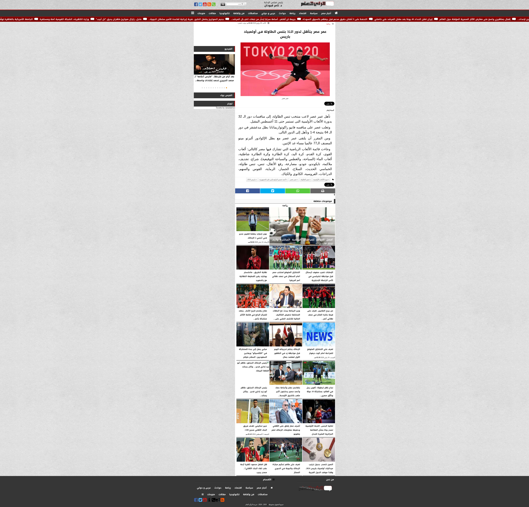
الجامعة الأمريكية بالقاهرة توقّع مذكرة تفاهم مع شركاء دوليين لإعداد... (72, 19)
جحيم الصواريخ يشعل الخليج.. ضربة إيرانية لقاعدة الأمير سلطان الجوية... (263, 19)
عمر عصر (293, 180)
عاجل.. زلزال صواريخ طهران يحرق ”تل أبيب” (196, 19)
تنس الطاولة (305, 180)
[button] (226, 87)
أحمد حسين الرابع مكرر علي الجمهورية (273, 180)
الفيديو (228, 49)
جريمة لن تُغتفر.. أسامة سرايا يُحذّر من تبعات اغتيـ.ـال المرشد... (340, 19)
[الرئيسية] (336, 13)
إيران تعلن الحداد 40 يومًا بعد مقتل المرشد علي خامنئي (481, 19)
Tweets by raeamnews (225, 108)
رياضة (328, 24)
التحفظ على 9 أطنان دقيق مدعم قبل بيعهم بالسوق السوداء (412, 19)
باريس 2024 (251, 180)
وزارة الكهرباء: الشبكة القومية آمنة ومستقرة (142, 19)
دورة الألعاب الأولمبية (320, 180)
